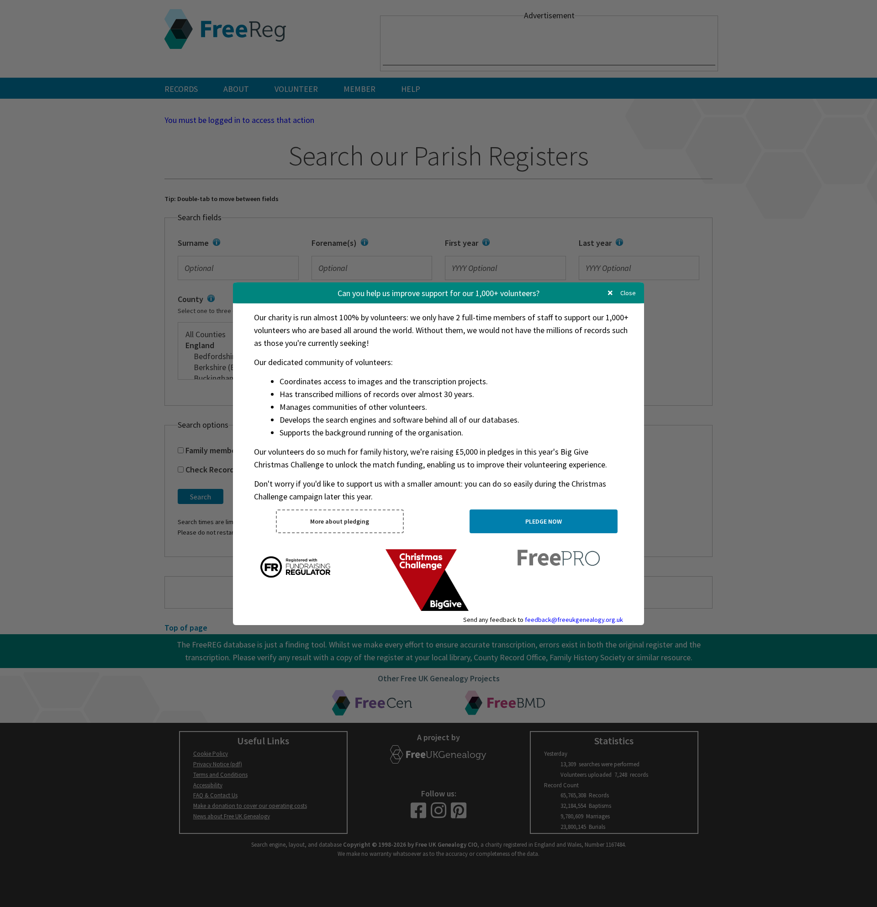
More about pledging (339, 521)
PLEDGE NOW (543, 521)
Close (627, 293)
